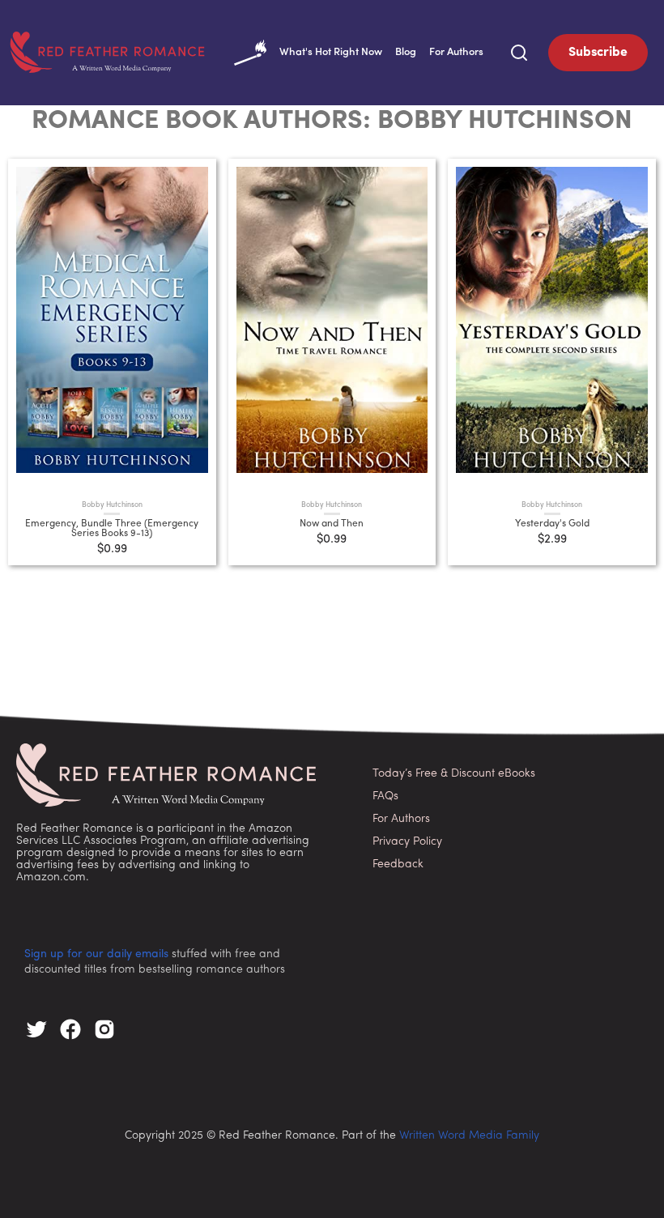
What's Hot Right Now (330, 52)
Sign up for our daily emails (96, 954)
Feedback (398, 864)
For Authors (456, 52)
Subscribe (598, 52)
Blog (405, 52)
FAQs (385, 796)
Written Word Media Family (469, 1136)
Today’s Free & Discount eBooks (453, 774)
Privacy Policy (407, 842)
